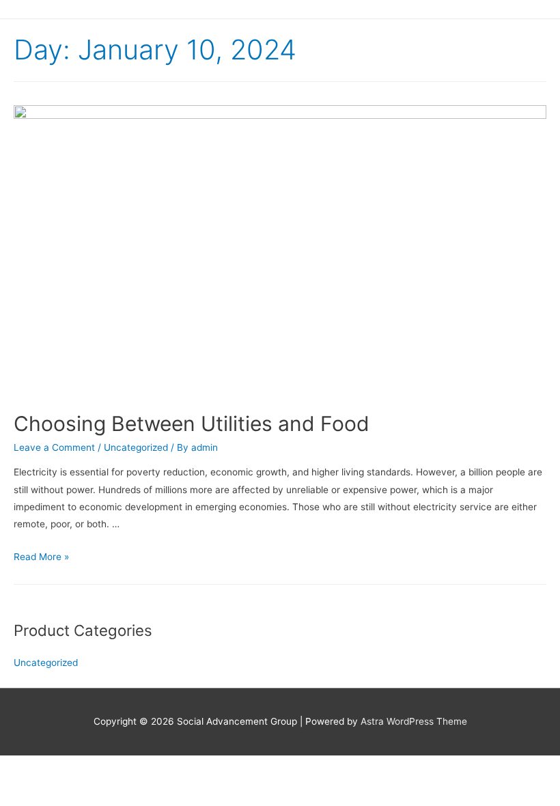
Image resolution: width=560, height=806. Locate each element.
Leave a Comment (54, 447)
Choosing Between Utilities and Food (191, 423)
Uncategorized (136, 447)
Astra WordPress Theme (414, 721)
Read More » (41, 556)
